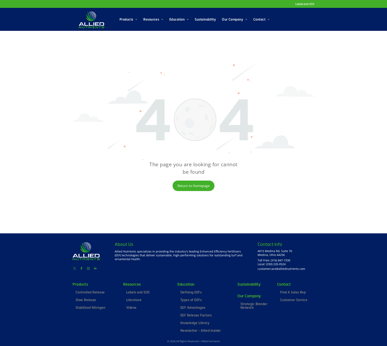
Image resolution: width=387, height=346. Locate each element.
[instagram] (88, 268)
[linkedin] (95, 268)
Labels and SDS (304, 4)
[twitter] (75, 268)
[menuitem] (128, 19)
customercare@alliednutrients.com (281, 269)
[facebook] (81, 268)
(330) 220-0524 (276, 264)
